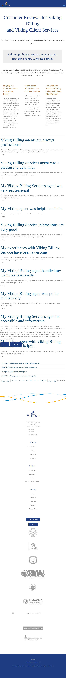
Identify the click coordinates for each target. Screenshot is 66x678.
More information (33, 348)
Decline (16, 344)
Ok (5, 344)
